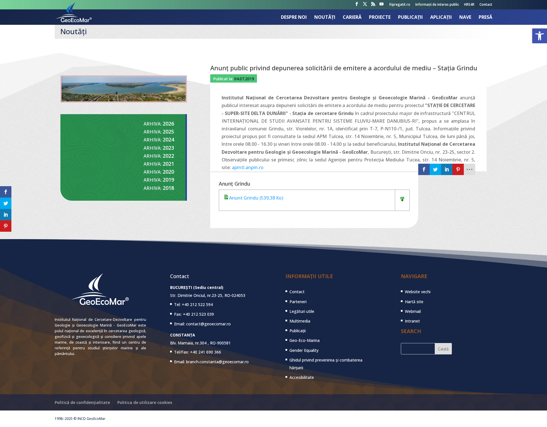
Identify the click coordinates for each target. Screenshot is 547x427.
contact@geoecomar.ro (208, 324)
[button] (539, 35)
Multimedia (299, 321)
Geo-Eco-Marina (304, 340)
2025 (168, 131)
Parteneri (298, 301)
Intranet (412, 321)
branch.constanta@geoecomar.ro (217, 361)
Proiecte (380, 17)
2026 (168, 123)
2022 (168, 155)
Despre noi (294, 17)
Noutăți (324, 17)
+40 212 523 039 (198, 314)
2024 (168, 139)
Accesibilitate (301, 377)
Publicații (410, 17)
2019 (168, 179)
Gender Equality (304, 350)
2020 (168, 171)
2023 (168, 147)
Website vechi (417, 291)
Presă (485, 17)
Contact (485, 5)
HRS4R (469, 5)
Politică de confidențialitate (82, 402)
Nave (465, 17)
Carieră (352, 17)
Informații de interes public (437, 5)
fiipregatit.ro (399, 5)
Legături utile (301, 311)
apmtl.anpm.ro (248, 167)
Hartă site (414, 301)
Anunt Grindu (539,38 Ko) (256, 198)
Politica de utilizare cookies (144, 402)
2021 (168, 163)
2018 (168, 187)
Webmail (413, 311)
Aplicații (441, 17)
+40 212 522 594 (197, 304)
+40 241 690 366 (205, 352)
